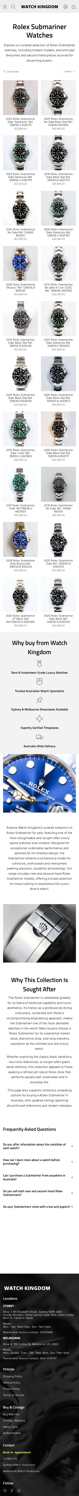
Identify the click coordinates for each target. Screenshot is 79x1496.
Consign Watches (14, 1420)
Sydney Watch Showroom (19, 1464)
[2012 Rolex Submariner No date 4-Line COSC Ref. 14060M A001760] (58, 263)
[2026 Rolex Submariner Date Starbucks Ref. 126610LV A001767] (58, 208)
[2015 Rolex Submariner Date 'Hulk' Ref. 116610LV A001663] (20, 428)
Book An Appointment (16, 1452)
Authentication (12, 1433)
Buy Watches (11, 1414)
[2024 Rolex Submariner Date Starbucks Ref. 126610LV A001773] (20, 152)
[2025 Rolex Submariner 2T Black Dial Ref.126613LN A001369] (20, 594)
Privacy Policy (11, 1388)
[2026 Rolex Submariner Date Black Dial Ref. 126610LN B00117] (58, 428)
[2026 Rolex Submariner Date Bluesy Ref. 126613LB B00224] (20, 539)
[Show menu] (5, 6)
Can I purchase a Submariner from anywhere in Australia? (34, 1177)
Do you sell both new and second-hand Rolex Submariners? (33, 1193)
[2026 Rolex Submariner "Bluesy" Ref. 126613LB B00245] (20, 263)
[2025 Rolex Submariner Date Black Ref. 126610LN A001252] (58, 594)
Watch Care (10, 1426)
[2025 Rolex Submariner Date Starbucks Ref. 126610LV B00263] (58, 318)
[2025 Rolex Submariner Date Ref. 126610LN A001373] (58, 539)
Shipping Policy (12, 1376)
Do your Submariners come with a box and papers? (36, 1206)
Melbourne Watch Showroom (21, 1471)
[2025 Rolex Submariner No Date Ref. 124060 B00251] (20, 208)
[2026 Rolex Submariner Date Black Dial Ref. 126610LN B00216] (20, 373)
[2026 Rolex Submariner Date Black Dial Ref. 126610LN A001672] (58, 373)
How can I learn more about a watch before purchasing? (31, 1162)
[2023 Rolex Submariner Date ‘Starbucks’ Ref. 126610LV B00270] (20, 97)
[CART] (74, 6)
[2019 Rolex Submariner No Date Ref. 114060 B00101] (58, 484)
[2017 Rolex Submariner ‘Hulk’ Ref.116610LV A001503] (20, 484)
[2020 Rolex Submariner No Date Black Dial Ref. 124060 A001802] (58, 97)
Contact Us (10, 1458)
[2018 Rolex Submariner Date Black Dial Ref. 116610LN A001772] (58, 152)
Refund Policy (11, 1382)
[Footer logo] (27, 1288)
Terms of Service (13, 1395)
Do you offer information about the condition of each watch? (34, 1146)
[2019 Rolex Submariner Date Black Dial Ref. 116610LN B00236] (20, 318)
